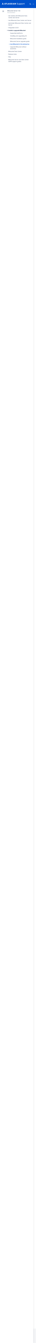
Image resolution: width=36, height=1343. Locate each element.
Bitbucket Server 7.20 (13, 11)
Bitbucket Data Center (15, 51)
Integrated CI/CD (13, 27)
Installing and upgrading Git (18, 36)
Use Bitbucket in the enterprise (19, 44)
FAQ (9, 57)
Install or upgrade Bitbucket (17, 30)
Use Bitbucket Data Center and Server (19, 20)
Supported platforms (16, 33)
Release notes (12, 54)
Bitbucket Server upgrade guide (19, 41)
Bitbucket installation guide (18, 38)
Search (30, 4)
